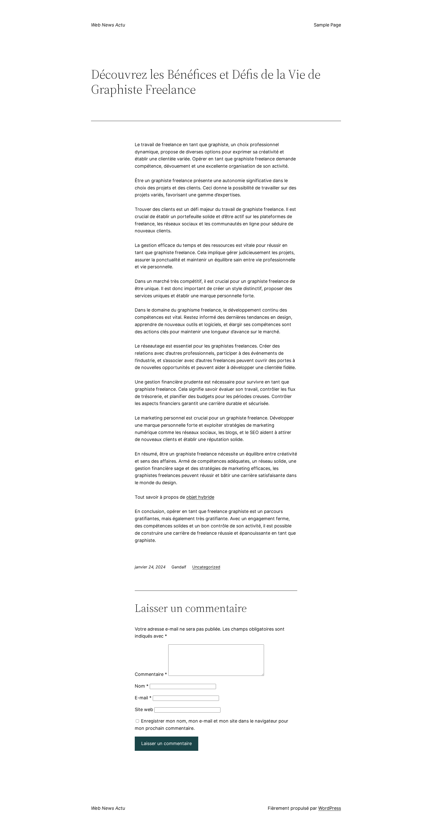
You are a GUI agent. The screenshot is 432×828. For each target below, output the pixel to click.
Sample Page (327, 24)
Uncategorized (206, 566)
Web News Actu (108, 24)
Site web (144, 709)
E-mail (143, 697)
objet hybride (200, 497)
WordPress (329, 808)
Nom (141, 686)
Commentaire (151, 674)
